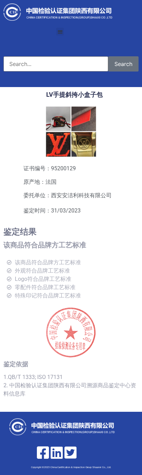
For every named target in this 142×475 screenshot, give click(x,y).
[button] (60, 32)
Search (123, 63)
